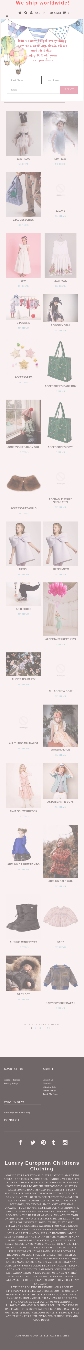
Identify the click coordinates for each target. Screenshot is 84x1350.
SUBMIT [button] (69, 89)
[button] (77, 23)
